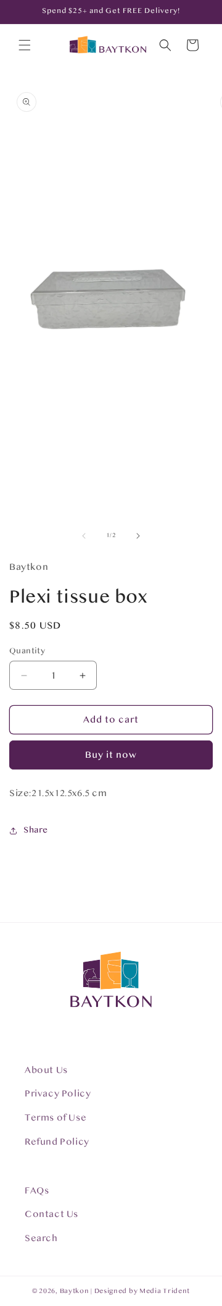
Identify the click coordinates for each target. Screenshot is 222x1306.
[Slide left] (83, 535)
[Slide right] (138, 535)
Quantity (27, 651)
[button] (24, 45)
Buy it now (111, 755)
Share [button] (35, 830)
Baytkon (74, 1291)
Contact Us (51, 1214)
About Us (46, 1070)
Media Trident (164, 1291)
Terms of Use (55, 1118)
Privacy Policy (58, 1093)
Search (41, 1238)
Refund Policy (57, 1142)
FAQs (37, 1190)
